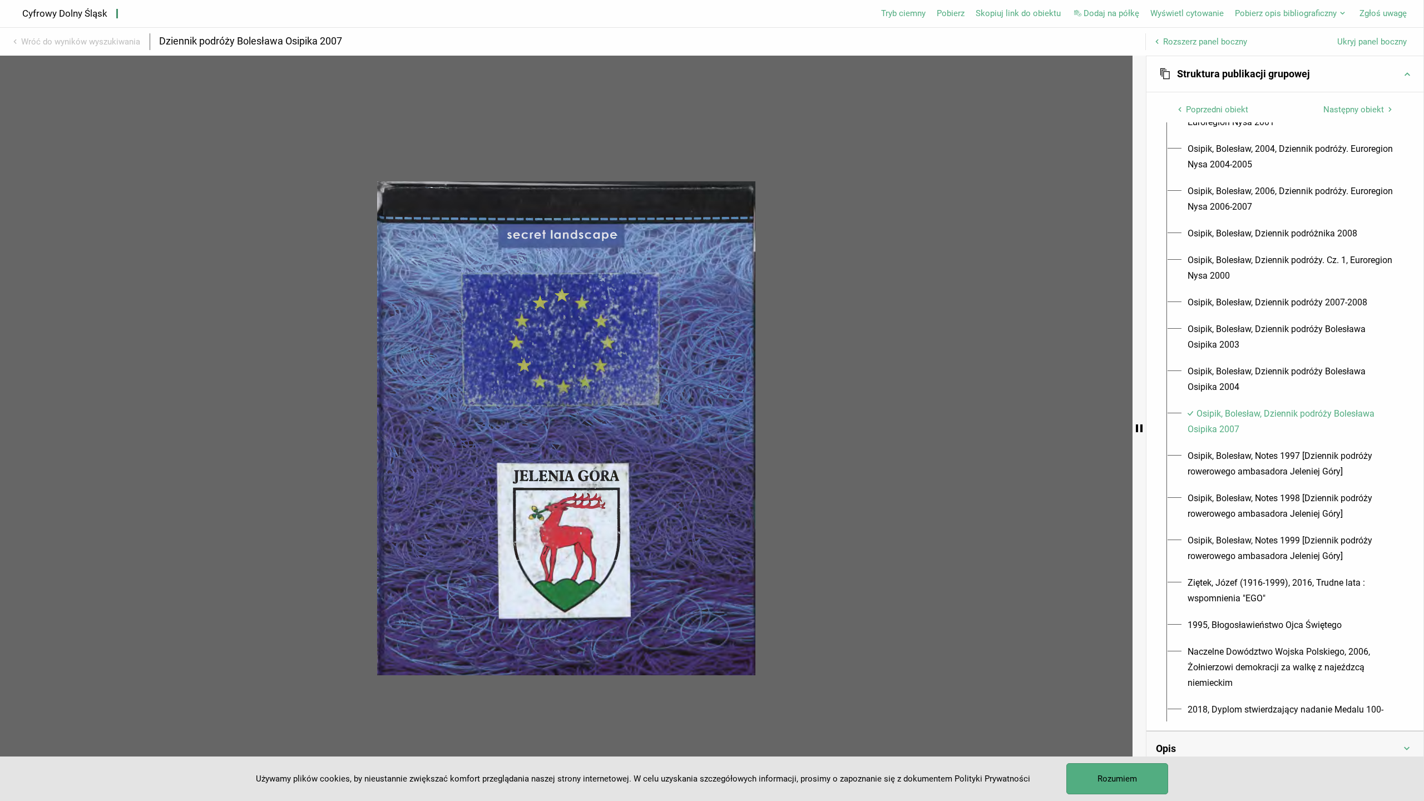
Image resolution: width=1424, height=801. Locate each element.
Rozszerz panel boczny (1205, 42)
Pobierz (951, 13)
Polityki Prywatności (992, 779)
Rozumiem (1117, 779)
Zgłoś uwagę (1383, 13)
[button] (1284, 74)
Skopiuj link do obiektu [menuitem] (1018, 13)
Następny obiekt (1353, 110)
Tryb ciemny (903, 13)
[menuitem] (1291, 157)
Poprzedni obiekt (1217, 110)
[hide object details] (1139, 428)
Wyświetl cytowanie (1187, 13)
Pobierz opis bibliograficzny (1286, 13)
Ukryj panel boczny (1372, 42)
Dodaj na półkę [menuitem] (1111, 13)
